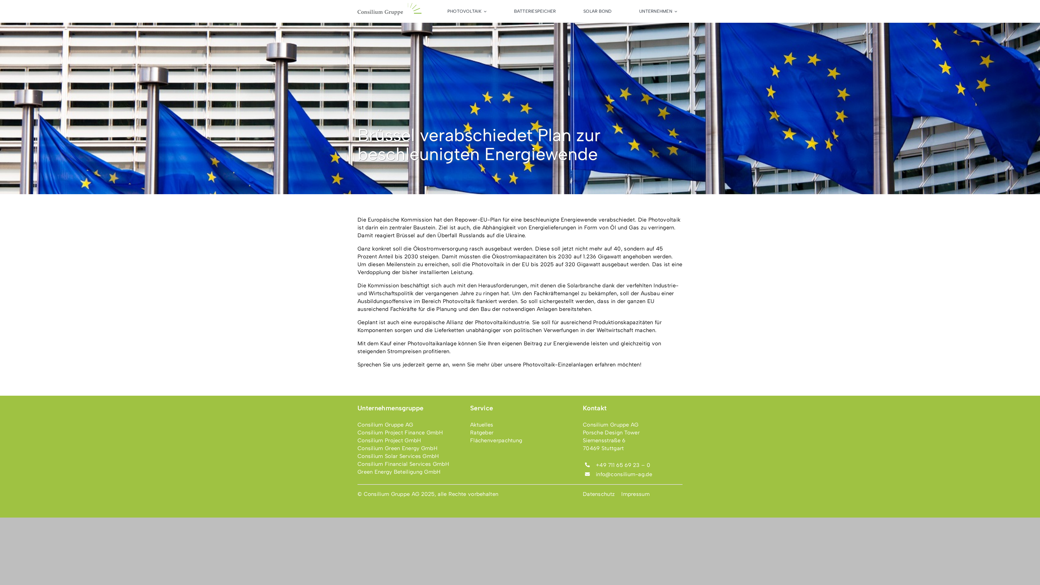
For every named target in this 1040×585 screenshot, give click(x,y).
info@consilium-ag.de (624, 474)
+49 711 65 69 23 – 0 (623, 465)
